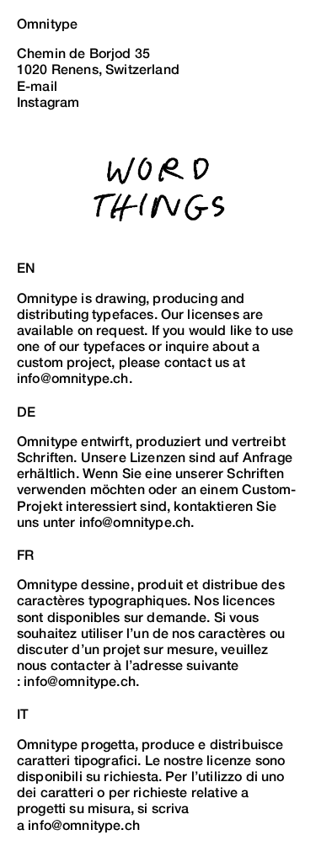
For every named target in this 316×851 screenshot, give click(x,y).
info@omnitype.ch (80, 681)
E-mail (37, 86)
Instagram (48, 102)
